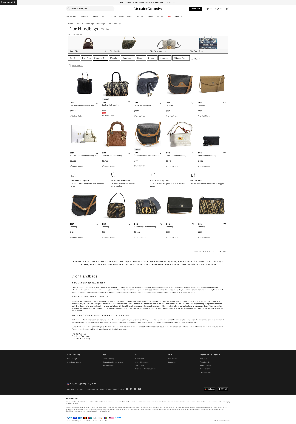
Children (112, 16)
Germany (95, 421)
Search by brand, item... (80, 8)
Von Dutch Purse (208, 264)
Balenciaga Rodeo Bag (129, 261)
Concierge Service (74, 362)
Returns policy (108, 365)
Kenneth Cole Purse (160, 264)
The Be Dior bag (79, 333)
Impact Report (205, 365)
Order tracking (108, 359)
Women (95, 16)
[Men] (107, 16)
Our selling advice (142, 362)
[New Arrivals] (78, 16)
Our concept (72, 359)
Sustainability (205, 362)
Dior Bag (217, 261)
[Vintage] (155, 16)
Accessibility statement (75, 389)
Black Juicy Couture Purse (109, 264)
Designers (84, 16)
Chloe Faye (148, 261)
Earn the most (196, 180)
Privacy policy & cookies (115, 389)
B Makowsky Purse (107, 261)
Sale (169, 16)
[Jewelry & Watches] (145, 16)
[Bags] (125, 16)
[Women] (100, 16)
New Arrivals (71, 16)
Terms (102, 389)
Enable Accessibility (8, 2)
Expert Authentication (120, 180)
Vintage (149, 16)
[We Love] (165, 16)
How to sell (139, 359)
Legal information (92, 389)
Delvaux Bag (204, 261)
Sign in (208, 8)
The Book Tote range (81, 336)
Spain (101, 421)
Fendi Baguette (87, 264)
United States (87, 421)
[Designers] (90, 16)
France (68, 421)
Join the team (205, 369)
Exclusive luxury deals (160, 180)
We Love (160, 16)
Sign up (218, 8)
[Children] (117, 16)
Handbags (100, 23)
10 (220, 251)
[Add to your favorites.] (97, 102)
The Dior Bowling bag (81, 338)
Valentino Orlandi (190, 264)
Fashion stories (205, 372)
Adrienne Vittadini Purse (83, 261)
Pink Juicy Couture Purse (136, 264)
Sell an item (195, 8)
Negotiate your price (80, 180)
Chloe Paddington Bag (166, 261)
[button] (227, 8)
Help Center (172, 359)
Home (70, 23)
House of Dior (113, 327)
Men (103, 16)
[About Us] (184, 16)
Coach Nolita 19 (187, 261)
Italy (106, 421)
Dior (78, 23)
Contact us (172, 362)
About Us (178, 16)
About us (203, 359)
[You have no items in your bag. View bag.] (227, 8)
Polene (175, 264)
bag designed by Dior (84, 301)
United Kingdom (76, 421)
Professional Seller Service (145, 369)
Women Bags (88, 23)
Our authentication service (113, 362)
